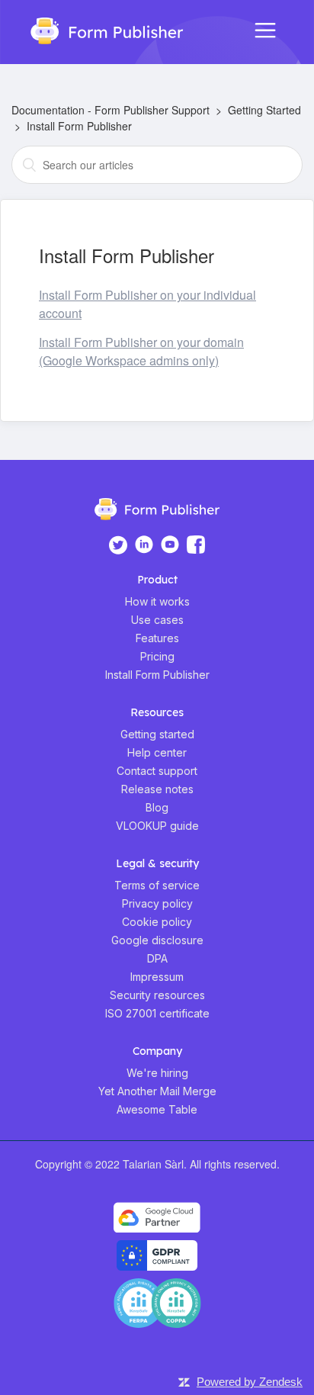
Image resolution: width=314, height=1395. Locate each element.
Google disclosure (157, 940)
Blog (157, 807)
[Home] (99, 29)
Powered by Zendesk (250, 1381)
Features (157, 638)
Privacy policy (157, 903)
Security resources (157, 994)
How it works (157, 601)
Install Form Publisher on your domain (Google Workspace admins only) (141, 351)
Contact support (157, 770)
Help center (157, 752)
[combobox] (157, 165)
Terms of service (157, 885)
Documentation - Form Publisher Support (110, 109)
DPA (157, 958)
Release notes (157, 789)
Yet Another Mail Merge (157, 1091)
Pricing (157, 656)
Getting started (157, 734)
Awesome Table (157, 1109)
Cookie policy (157, 921)
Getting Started (264, 109)
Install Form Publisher (79, 125)
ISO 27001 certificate (157, 1013)
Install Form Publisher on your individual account (147, 304)
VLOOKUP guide (157, 825)
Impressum (157, 976)
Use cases (157, 619)
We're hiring (157, 1072)
